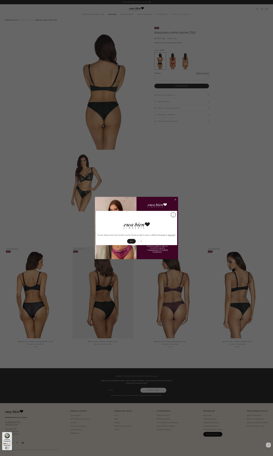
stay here (171, 235)
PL (142, 241)
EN (131, 241)
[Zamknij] (173, 214)
